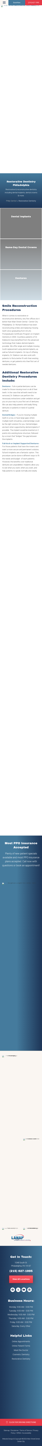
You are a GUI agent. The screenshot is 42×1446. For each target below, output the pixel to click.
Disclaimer (14, 1430)
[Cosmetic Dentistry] (21, 478)
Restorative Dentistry (21, 1359)
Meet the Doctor (21, 1350)
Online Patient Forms (21, 1346)
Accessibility (26, 1433)
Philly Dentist (11, 201)
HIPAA (19, 1433)
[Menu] (4, 2)
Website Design (7, 1439)
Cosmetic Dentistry (21, 1354)
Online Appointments (21, 1341)
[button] (12, 1290)
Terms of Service (26, 1430)
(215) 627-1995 (21, 1271)
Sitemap (7, 1430)
